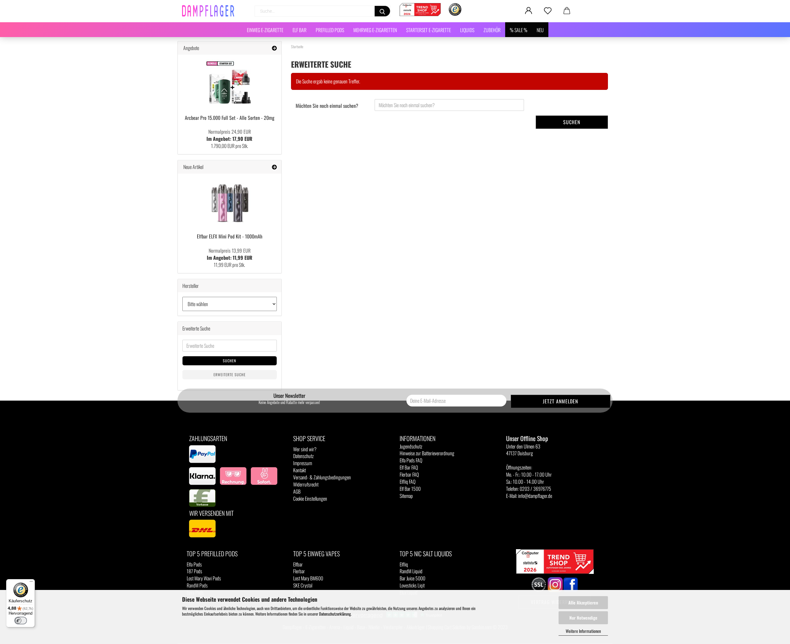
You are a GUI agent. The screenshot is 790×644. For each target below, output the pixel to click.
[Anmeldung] (528, 11)
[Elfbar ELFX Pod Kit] (229, 201)
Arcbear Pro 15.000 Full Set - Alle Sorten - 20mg (229, 117)
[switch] (21, 620)
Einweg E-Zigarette (265, 30)
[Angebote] (274, 48)
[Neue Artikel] (274, 166)
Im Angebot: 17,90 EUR (229, 135)
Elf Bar (299, 30)
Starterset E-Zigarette (428, 30)
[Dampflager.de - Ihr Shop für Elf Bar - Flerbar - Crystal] (210, 11)
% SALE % (518, 30)
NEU (540, 30)
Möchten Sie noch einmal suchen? (327, 105)
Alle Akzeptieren (583, 602)
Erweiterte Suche (230, 374)
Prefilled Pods (330, 30)
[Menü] (31, 583)
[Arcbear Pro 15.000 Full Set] (229, 82)
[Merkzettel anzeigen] (547, 11)
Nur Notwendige (583, 617)
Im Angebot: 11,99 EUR (229, 254)
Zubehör (492, 30)
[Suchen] (382, 11)
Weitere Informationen (583, 631)
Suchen (571, 122)
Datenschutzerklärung (335, 614)
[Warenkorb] (566, 11)
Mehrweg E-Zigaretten (375, 30)
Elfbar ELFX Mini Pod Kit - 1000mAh (229, 236)
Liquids (467, 30)
